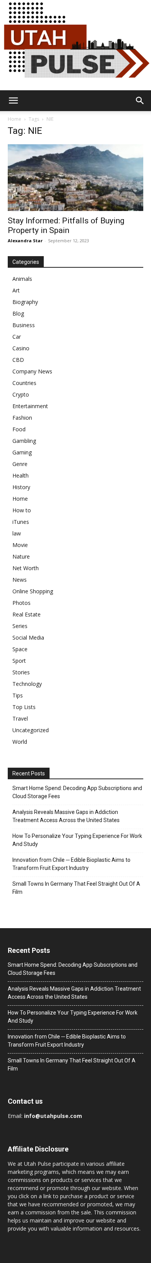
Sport (19, 660)
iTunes (20, 521)
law (16, 533)
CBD (18, 359)
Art (16, 290)
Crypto (20, 394)
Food (19, 429)
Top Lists (24, 707)
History (21, 487)
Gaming (22, 452)
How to (21, 510)
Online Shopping (32, 591)
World (19, 741)
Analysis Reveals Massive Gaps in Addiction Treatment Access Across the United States (66, 816)
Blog (18, 313)
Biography (25, 302)
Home (14, 119)
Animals (22, 278)
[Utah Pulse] (75, 45)
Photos (21, 602)
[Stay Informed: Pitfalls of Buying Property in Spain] (75, 177)
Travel (20, 718)
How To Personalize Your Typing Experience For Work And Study (77, 840)
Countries (24, 383)
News (19, 579)
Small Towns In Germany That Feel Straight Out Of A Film (76, 888)
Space (19, 649)
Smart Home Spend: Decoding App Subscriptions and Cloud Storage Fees (77, 792)
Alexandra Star (25, 240)
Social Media (28, 637)
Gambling (24, 440)
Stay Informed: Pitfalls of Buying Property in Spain (66, 225)
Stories (21, 672)
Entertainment (30, 406)
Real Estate (26, 614)
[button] (13, 100)
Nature (21, 556)
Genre (19, 464)
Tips (17, 695)
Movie (20, 545)
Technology (27, 683)
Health (20, 475)
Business (23, 325)
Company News (32, 371)
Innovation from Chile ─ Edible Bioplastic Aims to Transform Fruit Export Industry (71, 864)
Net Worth (25, 568)
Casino (20, 348)
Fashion (22, 417)
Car (16, 336)
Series (19, 626)
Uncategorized (30, 730)
